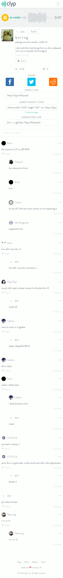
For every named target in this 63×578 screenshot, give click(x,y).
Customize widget (31, 112)
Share (31, 75)
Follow (34, 31)
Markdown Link (31, 117)
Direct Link (32, 90)
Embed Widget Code (31, 102)
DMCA (35, 562)
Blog (19, 562)
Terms (43, 562)
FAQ (26, 562)
